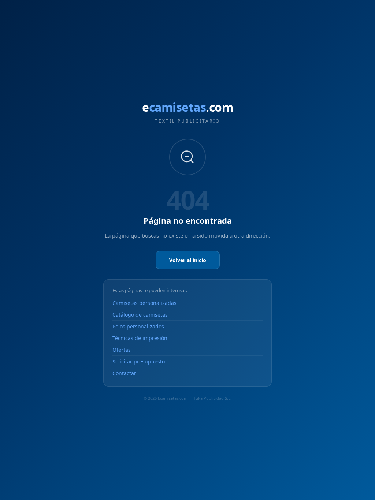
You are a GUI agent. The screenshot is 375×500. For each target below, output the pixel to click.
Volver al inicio (187, 260)
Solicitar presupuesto (138, 361)
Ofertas (121, 349)
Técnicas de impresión (139, 338)
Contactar (124, 373)
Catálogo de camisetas (140, 314)
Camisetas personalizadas (144, 302)
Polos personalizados (138, 326)
